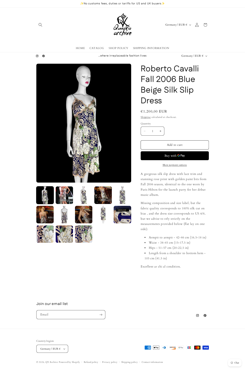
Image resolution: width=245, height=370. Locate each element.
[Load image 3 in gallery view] (83, 195)
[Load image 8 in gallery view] (83, 214)
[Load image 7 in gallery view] (64, 214)
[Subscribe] (101, 314)
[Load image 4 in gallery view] (103, 195)
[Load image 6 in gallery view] (45, 214)
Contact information (152, 362)
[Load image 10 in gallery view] (122, 214)
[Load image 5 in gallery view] (122, 195)
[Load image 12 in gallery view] (64, 234)
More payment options (175, 165)
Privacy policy (109, 362)
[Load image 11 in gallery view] (45, 234)
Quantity (146, 123)
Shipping (145, 117)
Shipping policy (129, 362)
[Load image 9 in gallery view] (103, 214)
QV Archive (51, 362)
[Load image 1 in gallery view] (45, 195)
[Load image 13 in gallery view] (83, 234)
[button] (40, 25)
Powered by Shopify (69, 362)
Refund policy (91, 362)
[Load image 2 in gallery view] (64, 195)
